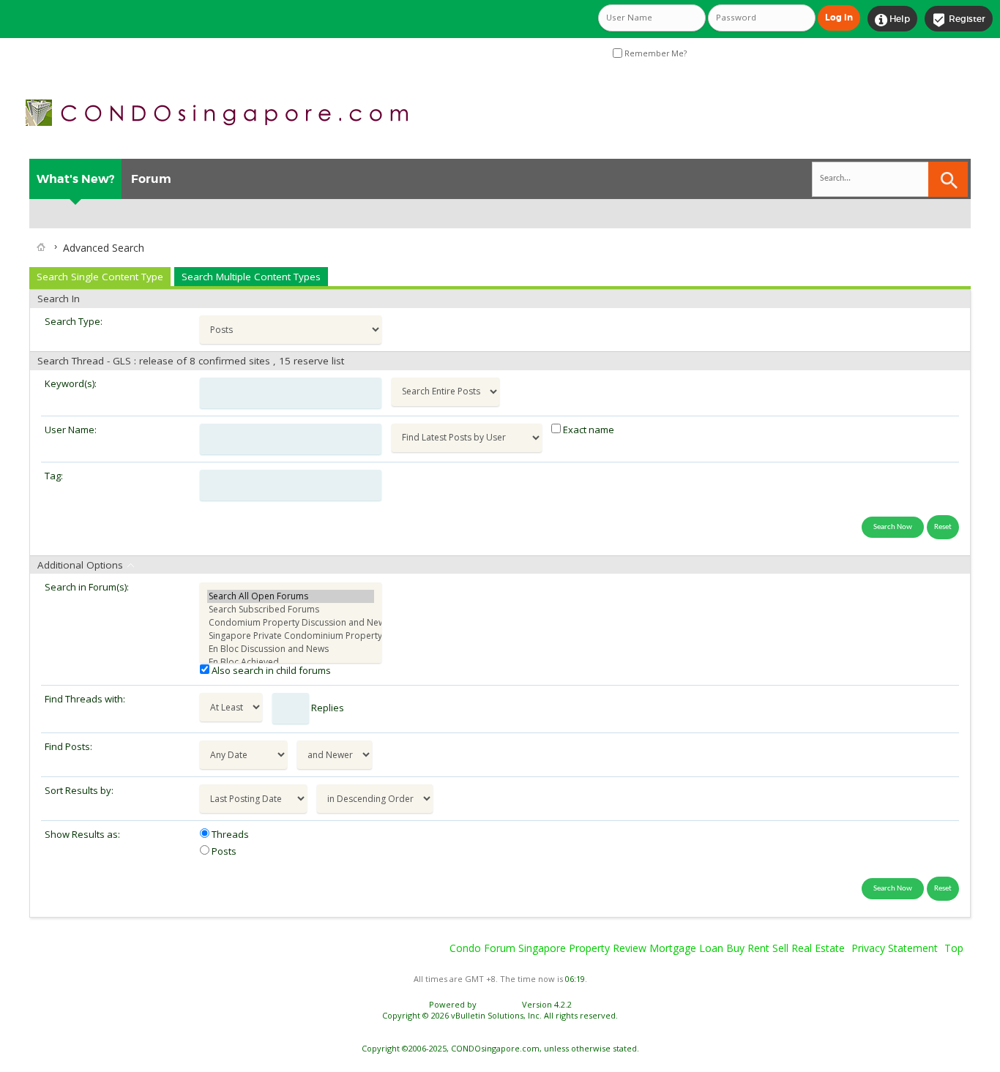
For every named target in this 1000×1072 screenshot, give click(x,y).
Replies (326, 707)
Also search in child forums (270, 670)
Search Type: (73, 321)
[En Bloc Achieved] (290, 662)
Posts (222, 851)
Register (958, 19)
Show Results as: (82, 834)
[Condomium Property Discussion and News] (290, 622)
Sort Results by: (79, 790)
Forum (151, 179)
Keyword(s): (71, 383)
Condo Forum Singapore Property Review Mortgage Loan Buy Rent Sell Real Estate (647, 948)
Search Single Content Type (100, 276)
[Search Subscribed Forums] (290, 609)
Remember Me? (654, 53)
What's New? (75, 179)
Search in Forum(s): (87, 587)
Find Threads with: (85, 699)
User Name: (71, 429)
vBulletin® (499, 1004)
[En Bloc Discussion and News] (290, 649)
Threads (229, 834)
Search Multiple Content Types (251, 276)
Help (892, 19)
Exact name (587, 429)
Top (953, 948)
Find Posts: (68, 746)
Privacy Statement (894, 948)
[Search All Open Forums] (290, 596)
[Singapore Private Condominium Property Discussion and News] (290, 635)
